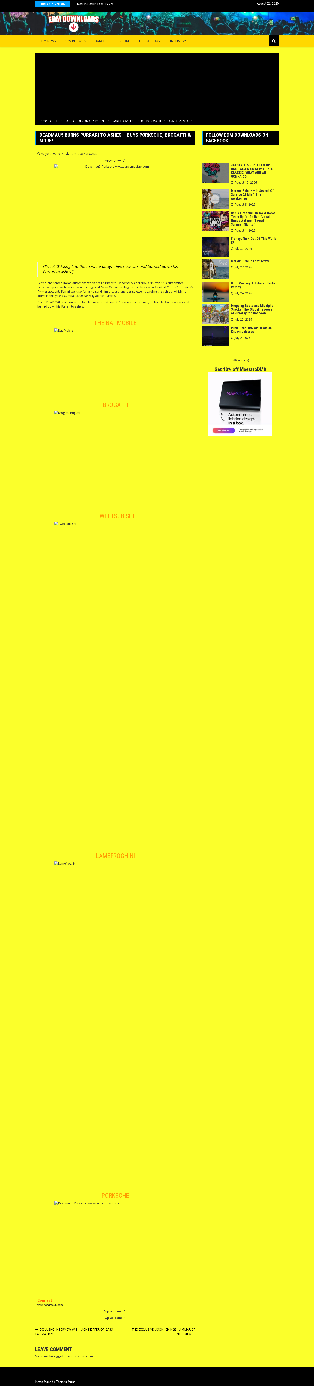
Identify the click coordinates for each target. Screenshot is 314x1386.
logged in (60, 1356)
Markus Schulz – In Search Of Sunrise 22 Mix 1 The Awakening (252, 194)
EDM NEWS (48, 41)
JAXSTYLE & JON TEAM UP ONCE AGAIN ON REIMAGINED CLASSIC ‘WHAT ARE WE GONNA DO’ (252, 171)
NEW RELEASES (75, 41)
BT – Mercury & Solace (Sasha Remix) (253, 285)
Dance (100, 41)
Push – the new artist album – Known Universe (252, 330)
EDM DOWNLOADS (83, 154)
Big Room (121, 41)
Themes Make (65, 1382)
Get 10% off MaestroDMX (240, 369)
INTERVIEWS (179, 41)
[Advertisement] (157, 87)
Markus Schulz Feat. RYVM (95, 4)
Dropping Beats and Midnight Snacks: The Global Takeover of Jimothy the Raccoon (252, 309)
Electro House (149, 41)
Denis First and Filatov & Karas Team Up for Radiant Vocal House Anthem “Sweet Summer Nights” (253, 218)
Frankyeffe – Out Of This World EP (253, 241)
